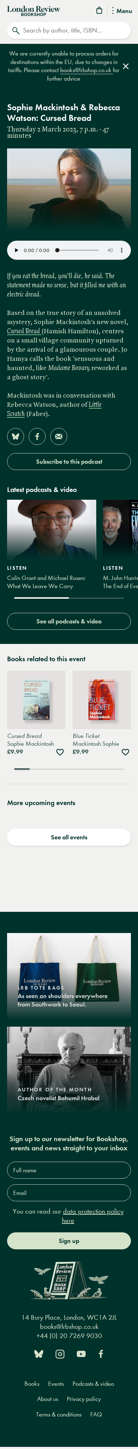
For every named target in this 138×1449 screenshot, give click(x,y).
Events (56, 1384)
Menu (124, 11)
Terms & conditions (58, 1414)
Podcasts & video (93, 1384)
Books (31, 1384)
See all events (69, 837)
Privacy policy (84, 1399)
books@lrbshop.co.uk (86, 70)
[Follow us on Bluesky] (38, 1353)
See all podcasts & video (69, 621)
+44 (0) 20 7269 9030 (69, 1336)
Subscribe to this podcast (69, 461)
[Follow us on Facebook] (101, 1353)
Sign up (69, 1241)
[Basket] (99, 11)
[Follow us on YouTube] (81, 1353)
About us (47, 1399)
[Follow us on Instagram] (60, 1353)
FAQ (96, 1414)
